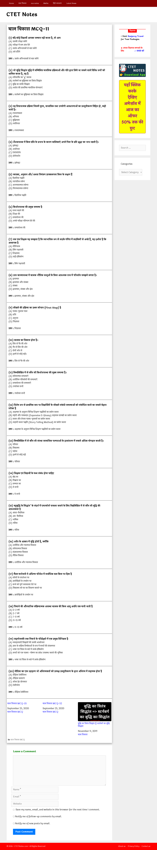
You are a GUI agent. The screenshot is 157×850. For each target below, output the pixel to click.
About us (122, 846)
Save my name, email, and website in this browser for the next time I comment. (58, 809)
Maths (45, 3)
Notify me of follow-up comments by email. (38, 816)
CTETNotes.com (21, 846)
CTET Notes (21, 14)
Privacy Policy (133, 846)
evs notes (35, 3)
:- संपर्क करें (139, 51)
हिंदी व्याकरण (57, 3)
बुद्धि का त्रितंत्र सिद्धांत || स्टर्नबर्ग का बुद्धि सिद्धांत (94, 725)
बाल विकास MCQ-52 (52, 703)
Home (11, 3)
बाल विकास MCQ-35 (17, 703)
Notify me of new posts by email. (32, 823)
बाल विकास (22, 3)
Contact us (146, 846)
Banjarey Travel (135, 36)
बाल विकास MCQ (15, 712)
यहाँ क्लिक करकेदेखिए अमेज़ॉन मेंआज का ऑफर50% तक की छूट (132, 107)
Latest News (71, 3)
